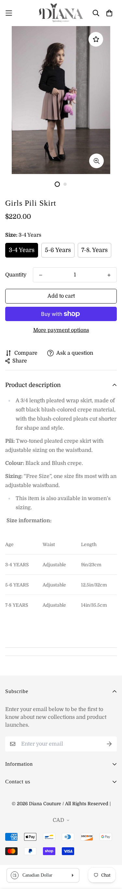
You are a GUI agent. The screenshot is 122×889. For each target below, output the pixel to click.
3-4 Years (21, 250)
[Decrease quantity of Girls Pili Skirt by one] (40, 275)
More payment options (61, 330)
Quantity (15, 275)
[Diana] (61, 13)
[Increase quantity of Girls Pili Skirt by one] (109, 275)
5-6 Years (58, 250)
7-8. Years (94, 250)
